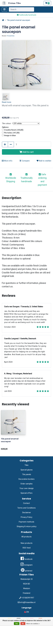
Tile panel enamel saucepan (18, 20)
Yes (16, 624)
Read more (6, 102)
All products (26, 537)
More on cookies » (33, 624)
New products (26, 543)
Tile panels (26, 474)
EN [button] (27, 612)
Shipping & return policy (26, 526)
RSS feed (26, 548)
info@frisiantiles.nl (27, 602)
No (23, 624)
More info (8, 161)
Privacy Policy (26, 517)
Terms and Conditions (26, 508)
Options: (5, 127)
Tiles (26, 465)
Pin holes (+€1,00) (12, 133)
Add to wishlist (44, 161)
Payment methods (26, 522)
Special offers (26, 493)
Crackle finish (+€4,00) (13, 130)
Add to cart (28, 152)
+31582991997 (27, 598)
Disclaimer (26, 512)
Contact (26, 503)
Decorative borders (26, 479)
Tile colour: (7, 123)
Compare (25, 161)
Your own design (27, 488)
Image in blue (10, 135)
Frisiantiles (10, 36)
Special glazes (27, 470)
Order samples (26, 484)
